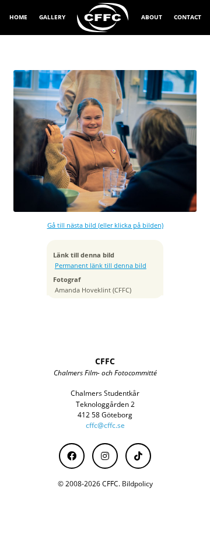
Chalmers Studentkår (105, 393)
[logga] (103, 17)
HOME (18, 17)
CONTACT (187, 17)
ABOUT (151, 17)
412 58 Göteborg (105, 415)
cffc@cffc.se (105, 425)
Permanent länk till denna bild (100, 266)
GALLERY (52, 17)
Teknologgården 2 (105, 404)
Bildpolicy (137, 484)
